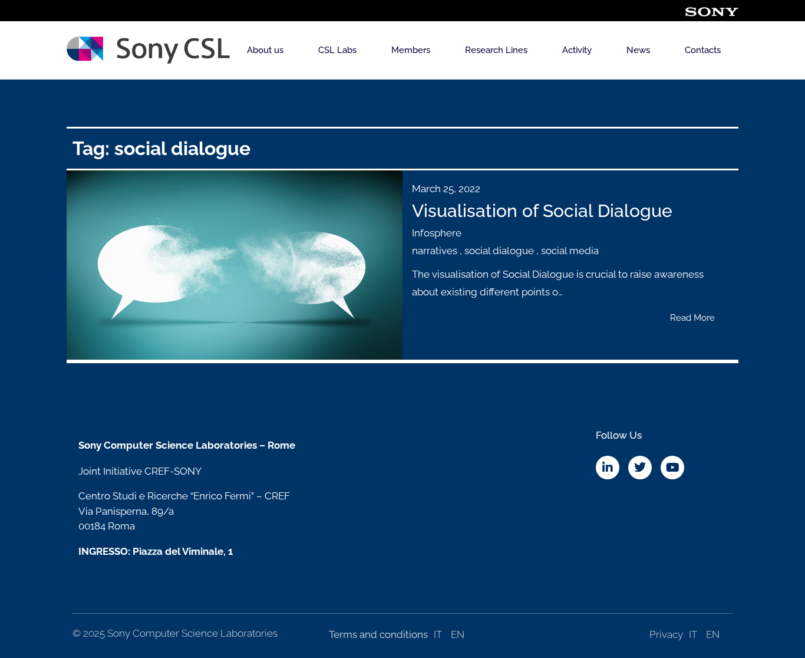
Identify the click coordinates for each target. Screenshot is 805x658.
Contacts (703, 50)
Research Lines (496, 50)
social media (570, 250)
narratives (434, 250)
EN (457, 634)
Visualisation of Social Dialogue (542, 210)
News (638, 50)
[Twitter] (640, 467)
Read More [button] (692, 317)
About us (265, 50)
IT (438, 634)
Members (410, 50)
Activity (577, 50)
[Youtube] (672, 467)
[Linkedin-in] (607, 467)
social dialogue (499, 250)
